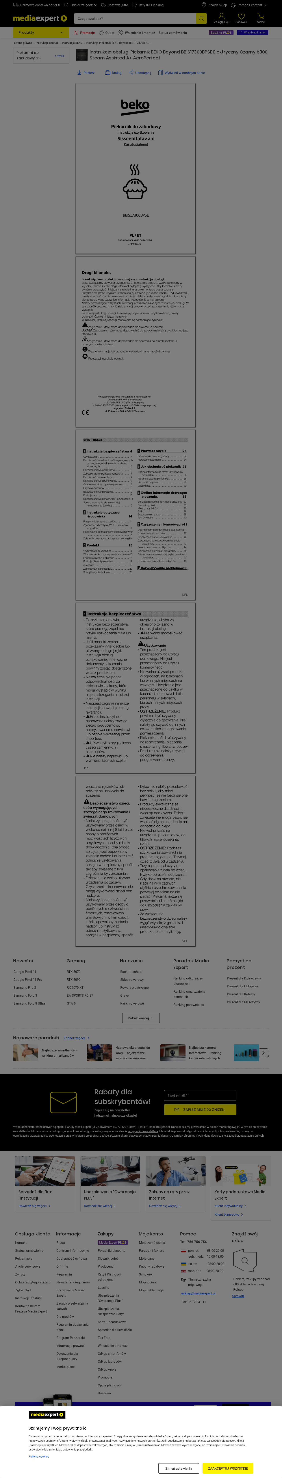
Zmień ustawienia (178, 1468)
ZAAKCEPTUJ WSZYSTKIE (228, 1468)
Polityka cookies (39, 1456)
